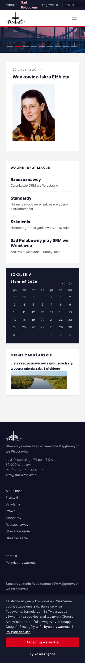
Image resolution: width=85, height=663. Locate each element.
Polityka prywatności (21, 563)
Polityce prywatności (55, 627)
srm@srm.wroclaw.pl (21, 475)
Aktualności (14, 491)
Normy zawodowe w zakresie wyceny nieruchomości (39, 203)
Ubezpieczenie (17, 538)
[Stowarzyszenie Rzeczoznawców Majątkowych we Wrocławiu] (15, 18)
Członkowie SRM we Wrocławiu (34, 182)
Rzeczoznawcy (17, 524)
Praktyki (12, 497)
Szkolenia (13, 504)
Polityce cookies (18, 632)
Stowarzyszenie (18, 531)
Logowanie (50, 5)
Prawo (10, 511)
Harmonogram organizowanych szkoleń (41, 224)
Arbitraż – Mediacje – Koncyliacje (39, 245)
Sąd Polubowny (29, 4)
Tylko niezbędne (42, 654)
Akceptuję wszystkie (42, 642)
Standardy (13, 518)
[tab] (10, 46)
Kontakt (11, 5)
